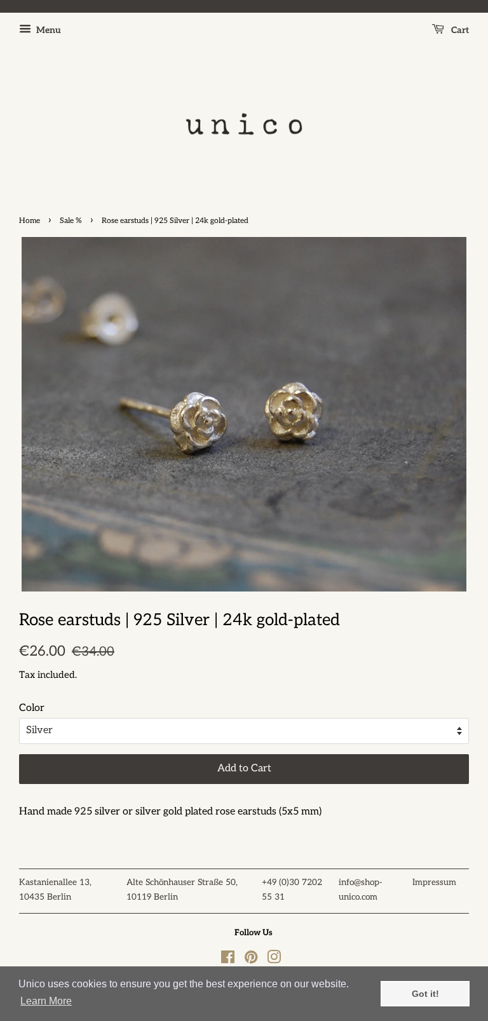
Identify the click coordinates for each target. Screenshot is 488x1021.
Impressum (434, 882)
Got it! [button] (425, 994)
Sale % (71, 221)
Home (29, 221)
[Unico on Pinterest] (251, 960)
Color (31, 708)
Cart (459, 30)
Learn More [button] (46, 1001)
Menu (47, 30)
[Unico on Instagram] (274, 960)
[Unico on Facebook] (227, 960)
